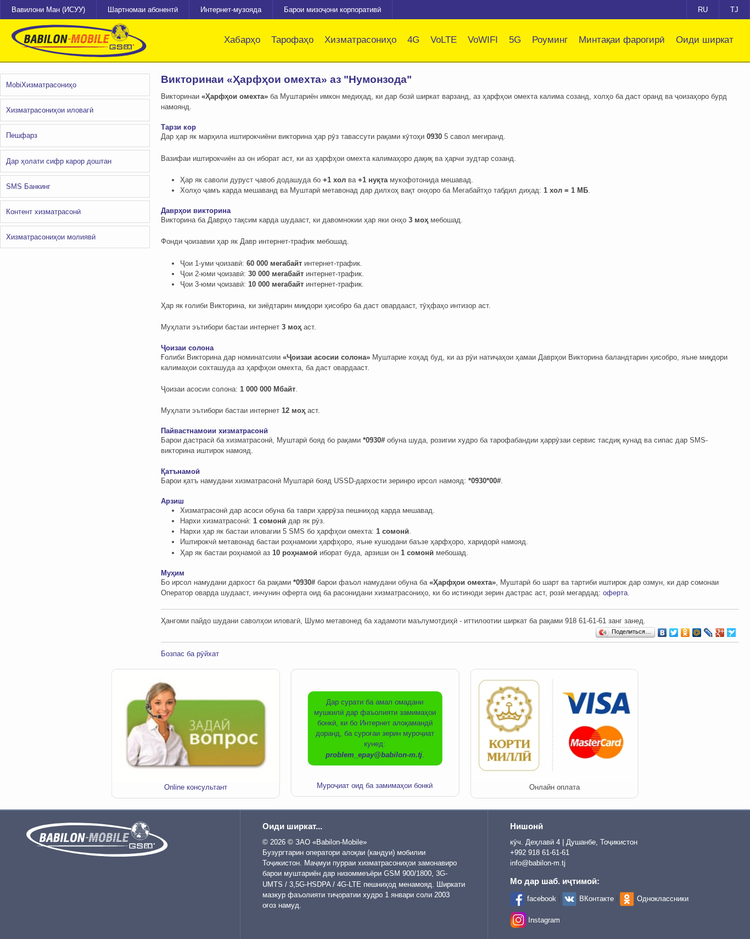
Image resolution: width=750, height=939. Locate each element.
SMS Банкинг (28, 186)
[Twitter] (674, 629)
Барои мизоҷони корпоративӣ (332, 9)
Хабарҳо (242, 40)
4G (413, 40)
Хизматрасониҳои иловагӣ (49, 110)
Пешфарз (21, 135)
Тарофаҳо (292, 40)
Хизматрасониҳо (360, 40)
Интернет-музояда (230, 9)
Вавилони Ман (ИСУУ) (48, 9)
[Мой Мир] (697, 629)
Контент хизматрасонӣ (43, 212)
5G (515, 40)
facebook (541, 899)
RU (703, 9)
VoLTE (443, 40)
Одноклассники (663, 899)
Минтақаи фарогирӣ (622, 40)
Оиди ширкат (705, 40)
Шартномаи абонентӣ (143, 9)
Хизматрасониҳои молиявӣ (51, 237)
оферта (615, 593)
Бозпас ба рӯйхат (190, 654)
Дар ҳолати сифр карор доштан (58, 161)
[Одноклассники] (685, 629)
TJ (734, 9)
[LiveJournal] (708, 629)
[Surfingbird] (731, 629)
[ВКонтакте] (662, 629)
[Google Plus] (720, 629)
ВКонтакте (596, 899)
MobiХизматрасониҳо (41, 85)
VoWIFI (483, 40)
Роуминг (550, 40)
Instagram (544, 920)
